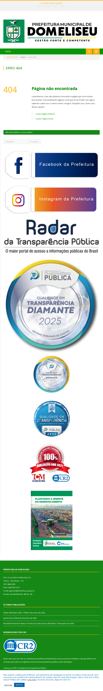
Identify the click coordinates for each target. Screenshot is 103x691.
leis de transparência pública (46, 662)
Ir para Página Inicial (44, 118)
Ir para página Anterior (45, 114)
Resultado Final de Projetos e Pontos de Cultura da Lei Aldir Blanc (29, 623)
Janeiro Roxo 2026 (51, 6)
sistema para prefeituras (36, 658)
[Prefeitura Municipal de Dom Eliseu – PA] (51, 30)
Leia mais (32, 679)
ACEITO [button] (19, 684)
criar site (19, 658)
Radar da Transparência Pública (33, 668)
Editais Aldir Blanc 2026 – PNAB (15, 612)
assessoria (65, 658)
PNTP (14, 668)
